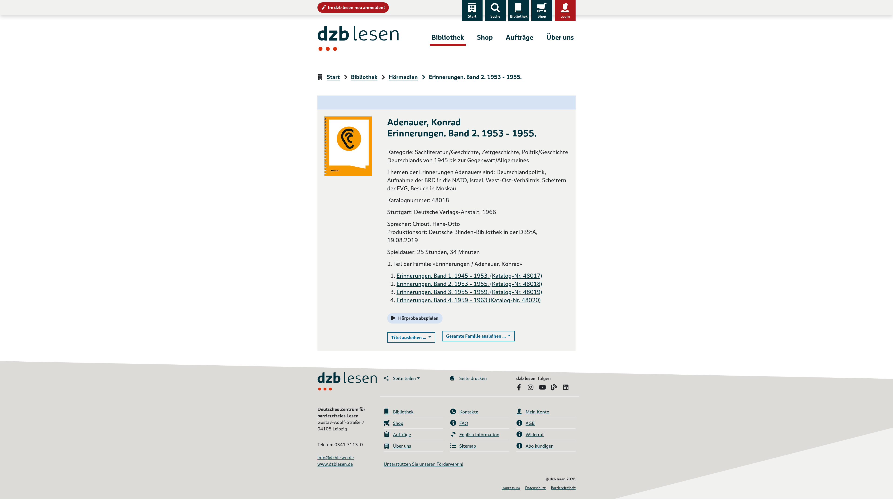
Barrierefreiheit (563, 487)
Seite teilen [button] (404, 378)
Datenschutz (535, 487)
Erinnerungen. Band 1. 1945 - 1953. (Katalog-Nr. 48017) (469, 276)
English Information (479, 435)
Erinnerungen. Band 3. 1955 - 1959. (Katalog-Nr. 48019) (469, 292)
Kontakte (468, 412)
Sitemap (467, 446)
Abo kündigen (539, 446)
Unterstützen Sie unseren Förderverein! (423, 464)
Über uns (560, 37)
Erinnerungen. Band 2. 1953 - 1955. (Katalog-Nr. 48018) (469, 284)
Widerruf (535, 435)
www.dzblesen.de (335, 464)
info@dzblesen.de (335, 458)
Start (472, 16)
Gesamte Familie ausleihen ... (480, 336)
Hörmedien (403, 77)
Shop (542, 16)
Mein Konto (537, 412)
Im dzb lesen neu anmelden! (356, 7)
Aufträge (519, 37)
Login (565, 16)
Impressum (511, 487)
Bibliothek (518, 16)
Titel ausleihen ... (413, 337)
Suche (495, 16)
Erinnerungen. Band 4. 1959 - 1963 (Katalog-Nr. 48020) (469, 300)
